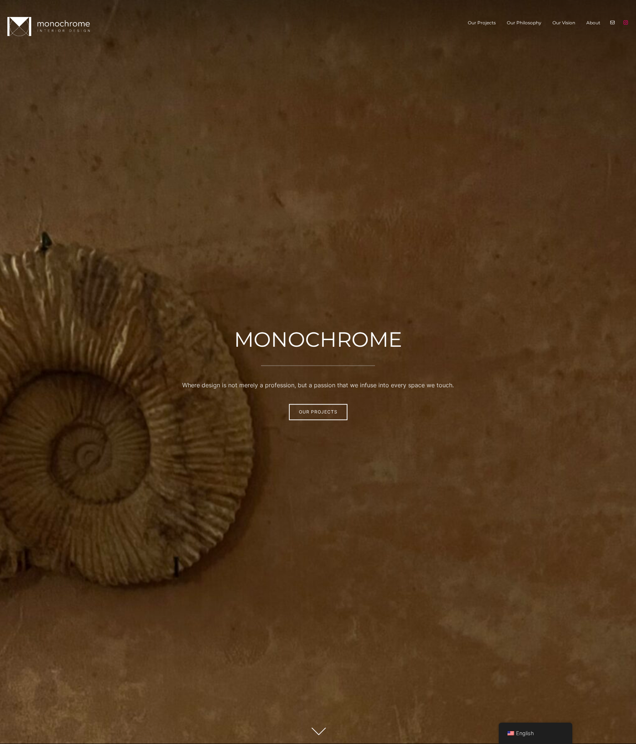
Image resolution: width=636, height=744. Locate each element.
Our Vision (563, 22)
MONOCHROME (318, 339)
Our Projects (482, 22)
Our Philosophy (524, 22)
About (593, 22)
